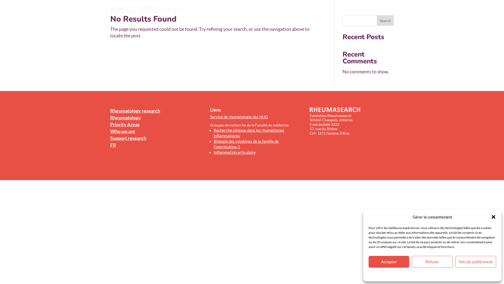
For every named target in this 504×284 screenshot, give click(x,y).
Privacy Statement (446, 274)
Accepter (389, 261)
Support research (368, 10)
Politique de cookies (417, 274)
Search (385, 20)
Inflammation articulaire (235, 152)
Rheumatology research (235, 10)
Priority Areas (307, 10)
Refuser (432, 261)
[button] (493, 217)
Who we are (336, 10)
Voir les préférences (476, 261)
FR (391, 10)
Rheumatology (275, 10)
